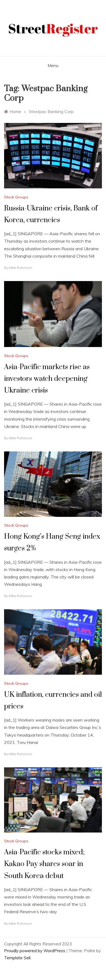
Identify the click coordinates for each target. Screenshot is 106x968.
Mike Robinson (20, 268)
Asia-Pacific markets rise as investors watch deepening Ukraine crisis (47, 379)
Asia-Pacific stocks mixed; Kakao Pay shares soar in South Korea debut (44, 864)
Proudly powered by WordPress (35, 950)
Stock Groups (16, 197)
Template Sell (17, 957)
